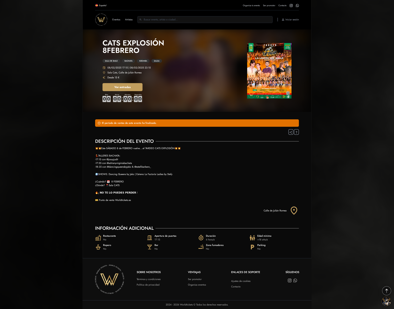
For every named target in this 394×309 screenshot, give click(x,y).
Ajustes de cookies (240, 281)
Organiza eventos (197, 284)
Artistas (129, 19)
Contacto (282, 5)
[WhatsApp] (295, 280)
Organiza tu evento (251, 5)
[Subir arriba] (386, 290)
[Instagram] (289, 280)
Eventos (116, 19)
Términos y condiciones (149, 279)
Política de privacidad (148, 284)
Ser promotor (269, 5)
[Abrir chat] (386, 301)
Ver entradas (122, 87)
